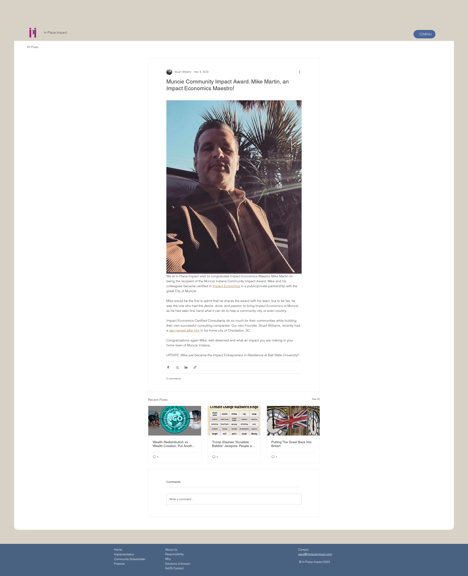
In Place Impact (55, 32)
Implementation (124, 554)
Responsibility (174, 554)
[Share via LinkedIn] (186, 367)
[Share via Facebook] (168, 367)
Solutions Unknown (177, 563)
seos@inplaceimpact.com (315, 554)
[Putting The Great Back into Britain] (293, 421)
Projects (119, 563)
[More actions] (299, 72)
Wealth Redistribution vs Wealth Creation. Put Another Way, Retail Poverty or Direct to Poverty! (174, 444)
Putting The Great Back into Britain (291, 444)
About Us (171, 549)
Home (118, 549)
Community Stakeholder (129, 559)
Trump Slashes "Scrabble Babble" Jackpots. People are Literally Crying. (233, 444)
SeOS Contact (174, 568)
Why (168, 559)
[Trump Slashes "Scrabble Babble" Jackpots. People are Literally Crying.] (234, 421)
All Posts (32, 47)
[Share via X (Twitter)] (177, 367)
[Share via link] (195, 367)
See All (316, 399)
